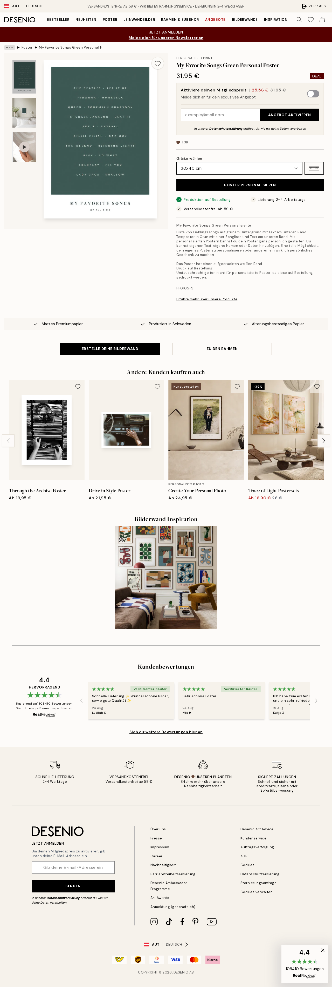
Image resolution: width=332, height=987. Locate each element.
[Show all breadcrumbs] (9, 47)
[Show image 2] (24, 113)
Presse (156, 838)
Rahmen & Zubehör (180, 19)
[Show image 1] (24, 77)
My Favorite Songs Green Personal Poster (70, 47)
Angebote (215, 19)
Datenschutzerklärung (226, 129)
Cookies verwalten (256, 892)
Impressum (159, 847)
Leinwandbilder (139, 19)
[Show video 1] (24, 147)
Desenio (181, 972)
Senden (72, 886)
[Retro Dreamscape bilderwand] (166, 577)
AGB (244, 856)
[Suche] (299, 19)
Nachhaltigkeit (163, 865)
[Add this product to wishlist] (157, 63)
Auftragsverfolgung (257, 847)
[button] (314, 168)
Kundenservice (253, 838)
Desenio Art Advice (257, 829)
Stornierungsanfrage (258, 883)
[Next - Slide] (323, 440)
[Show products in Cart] (322, 20)
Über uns (158, 829)
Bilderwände (245, 19)
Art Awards (159, 898)
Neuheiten (85, 19)
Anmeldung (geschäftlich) (173, 907)
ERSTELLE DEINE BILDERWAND (110, 348)
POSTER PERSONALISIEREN (250, 185)
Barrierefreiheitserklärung (173, 874)
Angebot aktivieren (289, 114)
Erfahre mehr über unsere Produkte (206, 299)
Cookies (247, 865)
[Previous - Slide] (8, 440)
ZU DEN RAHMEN (222, 348)
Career (156, 856)
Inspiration (276, 19)
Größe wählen (189, 158)
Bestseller (58, 19)
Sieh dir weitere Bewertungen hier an (166, 732)
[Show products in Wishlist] (310, 20)
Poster (110, 19)
